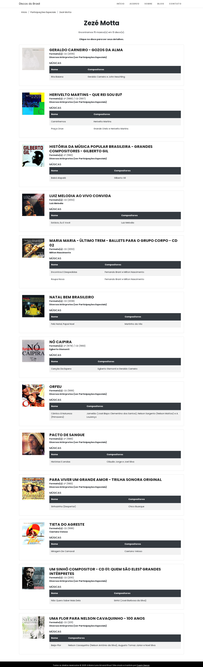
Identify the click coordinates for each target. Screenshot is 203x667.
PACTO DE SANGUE (67, 434)
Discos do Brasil (29, 4)
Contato (175, 3)
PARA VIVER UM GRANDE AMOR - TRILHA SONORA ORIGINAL (105, 479)
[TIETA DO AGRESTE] (34, 533)
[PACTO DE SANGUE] (34, 443)
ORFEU (55, 386)
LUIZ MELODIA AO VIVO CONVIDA (80, 195)
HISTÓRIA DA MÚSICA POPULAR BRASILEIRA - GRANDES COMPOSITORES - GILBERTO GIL (100, 149)
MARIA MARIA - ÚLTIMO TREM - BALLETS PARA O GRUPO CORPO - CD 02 (113, 243)
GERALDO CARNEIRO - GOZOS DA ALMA (86, 50)
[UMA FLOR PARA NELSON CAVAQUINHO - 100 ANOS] (34, 627)
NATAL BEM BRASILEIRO (71, 297)
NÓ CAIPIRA (60, 342)
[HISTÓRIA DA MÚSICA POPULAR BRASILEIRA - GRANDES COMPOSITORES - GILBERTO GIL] (34, 155)
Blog (160, 3)
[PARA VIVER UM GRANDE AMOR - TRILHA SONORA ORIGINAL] (34, 488)
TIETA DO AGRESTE (66, 524)
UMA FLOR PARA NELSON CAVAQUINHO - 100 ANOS (97, 618)
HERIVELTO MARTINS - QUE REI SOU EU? (85, 94)
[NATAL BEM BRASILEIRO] (34, 305)
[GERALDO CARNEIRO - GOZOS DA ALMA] (34, 58)
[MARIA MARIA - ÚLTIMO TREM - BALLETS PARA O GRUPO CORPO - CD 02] (34, 247)
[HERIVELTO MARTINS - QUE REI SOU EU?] (34, 103)
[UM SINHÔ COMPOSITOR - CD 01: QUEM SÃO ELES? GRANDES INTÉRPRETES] (34, 578)
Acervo (134, 3)
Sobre (148, 3)
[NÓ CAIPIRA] (34, 350)
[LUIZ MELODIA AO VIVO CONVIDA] (34, 204)
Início (121, 3)
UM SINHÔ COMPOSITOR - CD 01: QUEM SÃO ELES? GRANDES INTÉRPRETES (105, 571)
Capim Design (143, 665)
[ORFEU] (34, 395)
